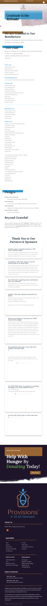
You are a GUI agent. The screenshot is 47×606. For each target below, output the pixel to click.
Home (7, 542)
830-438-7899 (29, 1)
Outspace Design (19, 604)
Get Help (24, 542)
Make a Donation (35, 472)
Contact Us (24, 548)
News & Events (9, 546)
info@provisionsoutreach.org (10, 1)
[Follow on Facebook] (44, 2)
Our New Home (9, 551)
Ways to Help (24, 544)
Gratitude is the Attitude (11, 548)
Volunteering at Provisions (27, 546)
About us (8, 544)
